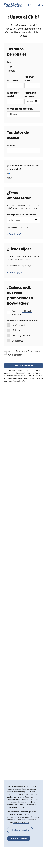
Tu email (11, 145)
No (8, 177)
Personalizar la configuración (21, 817)
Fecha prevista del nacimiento (21, 214)
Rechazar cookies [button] (20, 830)
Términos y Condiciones (28, 351)
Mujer (10, 66)
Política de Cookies (21, 822)
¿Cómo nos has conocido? (20, 108)
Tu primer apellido (29, 78)
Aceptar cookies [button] (19, 838)
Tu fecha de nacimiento (30, 94)
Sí (8, 173)
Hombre (11, 70)
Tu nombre (13, 80)
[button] (13, 5)
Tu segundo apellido (13, 94)
